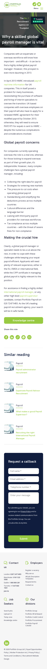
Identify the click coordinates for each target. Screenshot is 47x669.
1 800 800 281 (15, 583)
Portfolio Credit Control (34, 617)
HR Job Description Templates (32, 577)
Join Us (6, 591)
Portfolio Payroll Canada (31, 624)
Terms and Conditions (12, 656)
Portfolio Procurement (33, 620)
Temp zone (8, 617)
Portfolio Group (31, 611)
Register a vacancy (32, 570)
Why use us (29, 573)
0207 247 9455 (15, 574)
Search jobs (8, 611)
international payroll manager (18, 292)
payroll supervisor (29, 295)
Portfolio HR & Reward (33, 614)
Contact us (29, 585)
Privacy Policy (26, 511)
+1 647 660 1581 (11, 587)
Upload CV (8, 614)
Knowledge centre (23, 320)
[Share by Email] (29, 337)
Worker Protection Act (18, 652)
